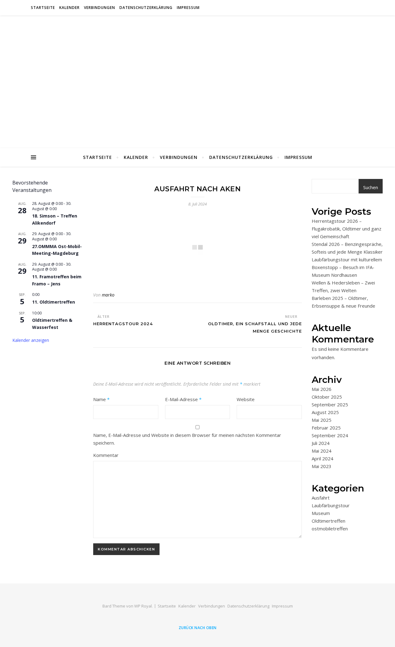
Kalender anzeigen (30, 340)
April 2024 (322, 458)
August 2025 (325, 412)
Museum (321, 513)
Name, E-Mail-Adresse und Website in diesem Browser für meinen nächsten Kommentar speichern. (187, 439)
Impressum (188, 7)
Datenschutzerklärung (146, 7)
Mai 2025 (321, 420)
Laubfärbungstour (331, 505)
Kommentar (105, 455)
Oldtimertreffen (328, 521)
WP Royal (143, 606)
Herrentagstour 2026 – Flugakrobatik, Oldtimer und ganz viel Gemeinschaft (346, 228)
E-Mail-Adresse (183, 399)
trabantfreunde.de (197, 78)
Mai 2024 (321, 451)
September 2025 (330, 404)
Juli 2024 (321, 443)
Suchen (370, 187)
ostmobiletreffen (330, 528)
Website (246, 399)
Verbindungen (99, 7)
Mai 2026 (321, 389)
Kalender (69, 7)
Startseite (43, 7)
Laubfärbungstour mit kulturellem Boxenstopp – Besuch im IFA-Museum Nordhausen (347, 267)
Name (101, 399)
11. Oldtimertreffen (53, 302)
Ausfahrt (321, 498)
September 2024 (330, 435)
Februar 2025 (326, 428)
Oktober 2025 (327, 397)
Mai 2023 (321, 466)
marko (108, 295)
